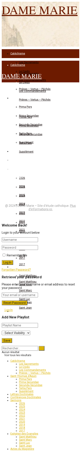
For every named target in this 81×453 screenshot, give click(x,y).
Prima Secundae (29, 382)
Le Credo (24, 366)
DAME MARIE (40, 10)
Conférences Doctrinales (25, 397)
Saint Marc (25, 290)
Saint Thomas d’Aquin (23, 108)
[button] (12, 133)
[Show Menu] (3, 90)
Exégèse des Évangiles (24, 273)
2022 (22, 221)
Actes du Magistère (22, 448)
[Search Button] (3, 344)
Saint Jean (25, 307)
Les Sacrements (29, 62)
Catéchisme (17, 53)
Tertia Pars (25, 388)
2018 (22, 427)
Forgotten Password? (16, 269)
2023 (22, 412)
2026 (22, 403)
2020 (22, 421)
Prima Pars (25, 379)
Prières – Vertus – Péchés (35, 99)
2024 (22, 409)
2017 (22, 264)
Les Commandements (32, 91)
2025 (22, 195)
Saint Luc (24, 299)
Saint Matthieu (28, 281)
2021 (22, 229)
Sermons (15, 400)
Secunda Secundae (30, 385)
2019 (22, 424)
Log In (8, 310)
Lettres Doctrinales (21, 394)
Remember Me (17, 255)
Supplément (26, 391)
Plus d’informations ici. (52, 207)
